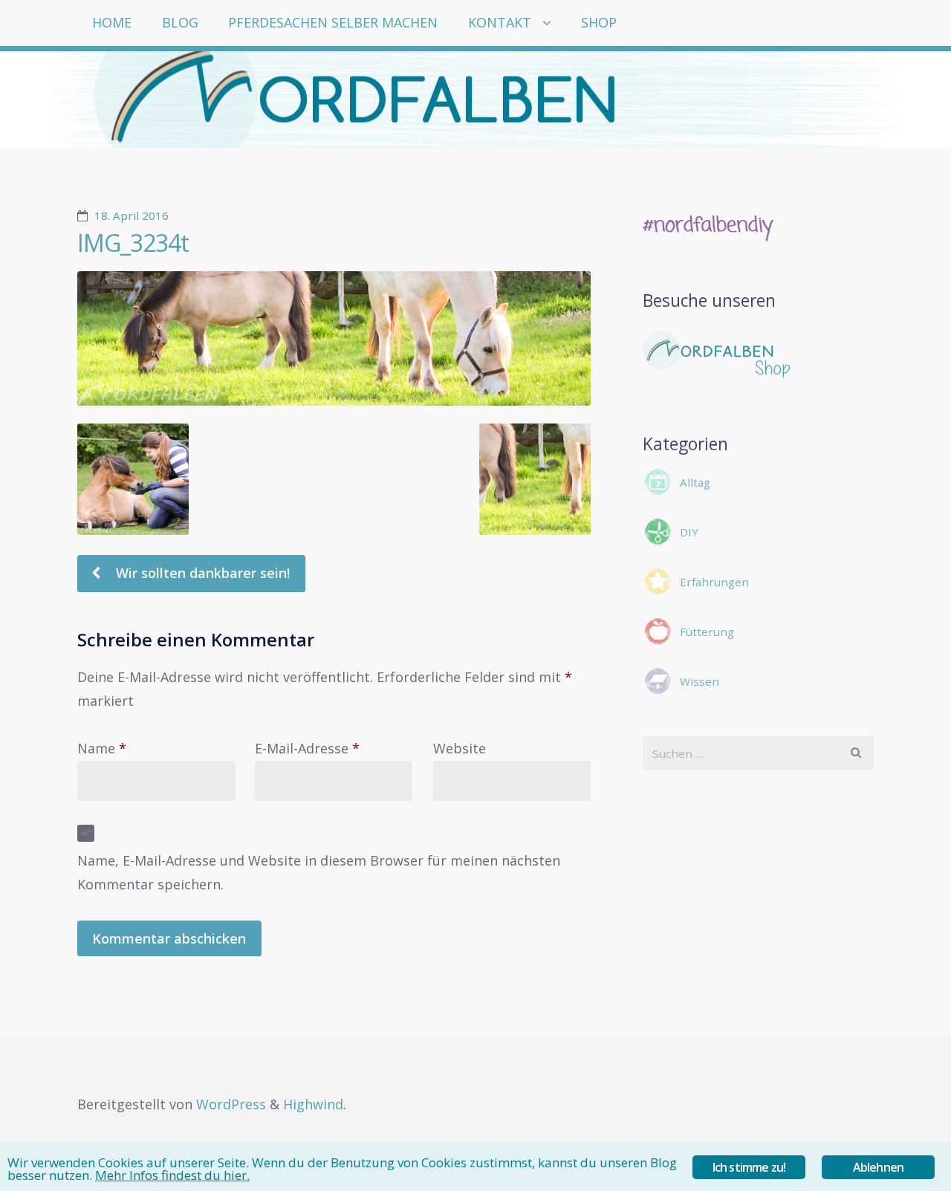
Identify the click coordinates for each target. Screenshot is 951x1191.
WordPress (231, 1104)
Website (459, 748)
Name (101, 748)
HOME (112, 22)
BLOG (180, 22)
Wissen (699, 681)
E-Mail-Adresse (307, 748)
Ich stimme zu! (749, 1167)
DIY (689, 532)
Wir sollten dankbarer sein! (201, 573)
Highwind (313, 1104)
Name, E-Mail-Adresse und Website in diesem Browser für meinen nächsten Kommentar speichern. (318, 872)
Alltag (695, 482)
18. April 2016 (131, 215)
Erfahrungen (714, 581)
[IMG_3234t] (334, 338)
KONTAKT (499, 22)
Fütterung (707, 631)
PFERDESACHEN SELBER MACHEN (333, 22)
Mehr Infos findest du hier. (172, 1175)
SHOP (599, 22)
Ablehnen (878, 1167)
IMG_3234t (133, 243)
